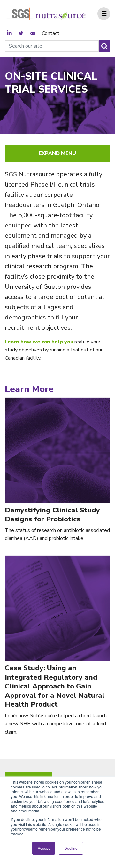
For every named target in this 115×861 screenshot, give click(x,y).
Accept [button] (44, 848)
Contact (50, 33)
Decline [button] (71, 848)
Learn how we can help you (39, 341)
